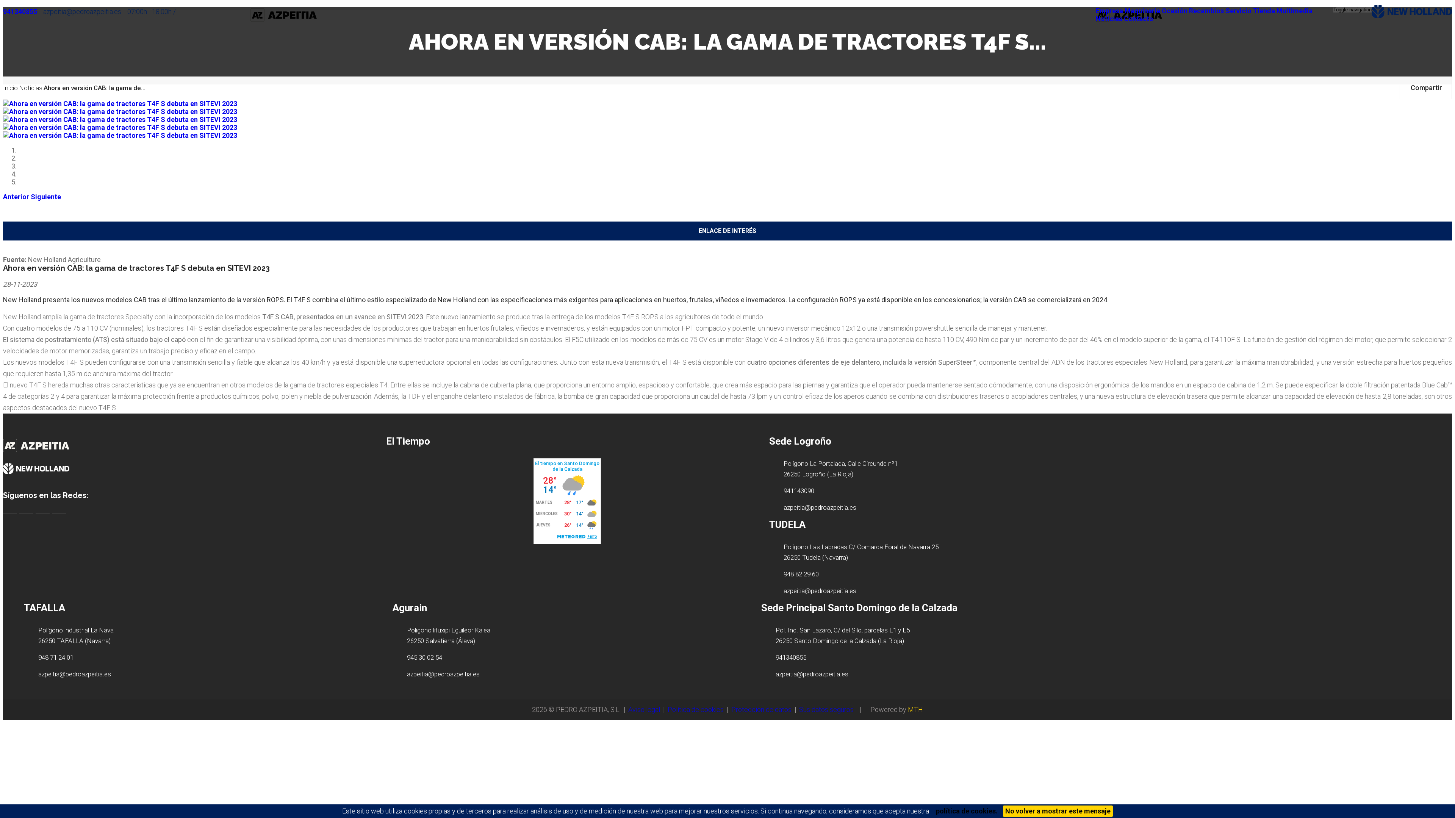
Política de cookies (696, 709)
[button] (16, 197)
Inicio (10, 88)
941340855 (20, 12)
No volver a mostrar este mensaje (1058, 811)
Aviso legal (644, 709)
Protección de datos (761, 709)
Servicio (1238, 11)
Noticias (1109, 19)
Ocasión (1174, 11)
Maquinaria (1142, 11)
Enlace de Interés (727, 230)
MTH (915, 709)
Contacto (1138, 19)
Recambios (1206, 11)
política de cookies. (967, 811)
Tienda (1264, 11)
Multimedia (1295, 11)
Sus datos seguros (826, 709)
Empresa (1109, 11)
